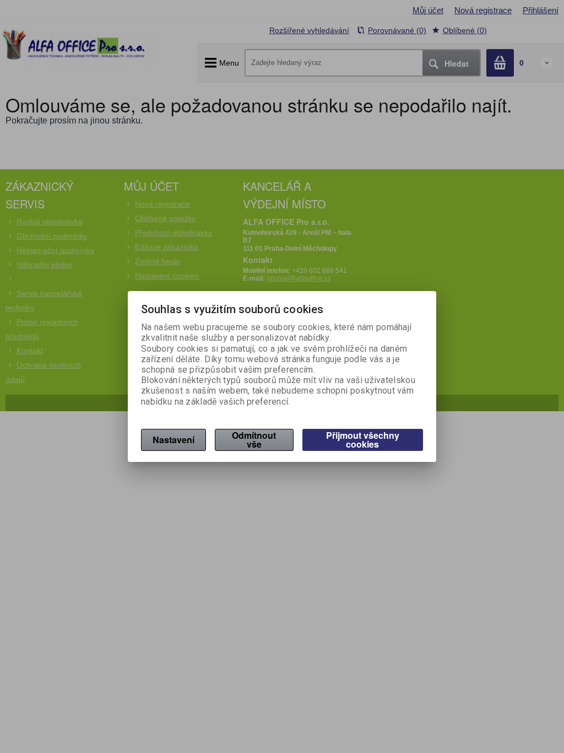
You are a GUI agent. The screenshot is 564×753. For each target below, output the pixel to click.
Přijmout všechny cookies (362, 439)
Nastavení (173, 439)
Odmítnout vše (254, 439)
